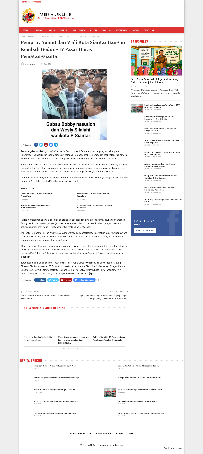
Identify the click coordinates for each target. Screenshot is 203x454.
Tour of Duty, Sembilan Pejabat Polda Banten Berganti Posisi (163, 200)
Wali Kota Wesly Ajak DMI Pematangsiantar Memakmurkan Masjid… (57, 377)
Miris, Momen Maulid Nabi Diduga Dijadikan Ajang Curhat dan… (55, 389)
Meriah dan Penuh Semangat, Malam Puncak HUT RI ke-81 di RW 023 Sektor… (162, 106)
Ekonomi (63, 30)
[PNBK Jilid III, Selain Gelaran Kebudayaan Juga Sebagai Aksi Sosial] (137, 131)
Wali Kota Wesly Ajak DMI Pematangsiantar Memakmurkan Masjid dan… (159, 188)
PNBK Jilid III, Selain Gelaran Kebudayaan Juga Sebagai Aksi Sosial (160, 129)
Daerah (136, 30)
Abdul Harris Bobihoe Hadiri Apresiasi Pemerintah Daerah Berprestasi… (161, 141)
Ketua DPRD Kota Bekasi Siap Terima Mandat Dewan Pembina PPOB (46, 297)
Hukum (52, 30)
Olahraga (106, 30)
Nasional (40, 30)
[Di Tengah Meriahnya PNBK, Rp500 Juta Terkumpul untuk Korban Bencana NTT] (122, 208)
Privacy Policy (103, 433)
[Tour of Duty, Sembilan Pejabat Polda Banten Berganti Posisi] (66, 197)
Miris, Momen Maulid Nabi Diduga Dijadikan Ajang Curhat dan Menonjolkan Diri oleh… (154, 80)
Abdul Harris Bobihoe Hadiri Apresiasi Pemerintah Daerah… (138, 401)
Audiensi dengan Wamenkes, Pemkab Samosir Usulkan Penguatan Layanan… (160, 165)
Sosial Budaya (79, 30)
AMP (131, 433)
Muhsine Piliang (176, 448)
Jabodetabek (121, 30)
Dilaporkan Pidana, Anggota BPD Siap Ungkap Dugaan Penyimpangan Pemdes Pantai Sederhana (102, 297)
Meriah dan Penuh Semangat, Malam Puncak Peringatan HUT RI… (56, 401)
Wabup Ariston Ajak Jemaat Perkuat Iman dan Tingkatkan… (139, 366)
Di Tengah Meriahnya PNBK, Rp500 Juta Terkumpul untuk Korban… (141, 377)
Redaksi (120, 433)
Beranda (27, 30)
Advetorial (149, 30)
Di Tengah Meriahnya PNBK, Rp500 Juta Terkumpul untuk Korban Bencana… (162, 153)
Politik (93, 30)
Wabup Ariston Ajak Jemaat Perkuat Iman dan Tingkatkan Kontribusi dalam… (160, 176)
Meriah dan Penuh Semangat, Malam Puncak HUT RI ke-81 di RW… (141, 389)
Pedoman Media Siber (80, 433)
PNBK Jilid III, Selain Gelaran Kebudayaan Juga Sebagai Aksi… (55, 413)
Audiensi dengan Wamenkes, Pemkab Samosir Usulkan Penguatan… (141, 413)
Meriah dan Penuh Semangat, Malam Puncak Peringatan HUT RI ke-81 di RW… (159, 117)
